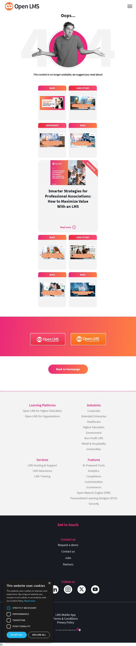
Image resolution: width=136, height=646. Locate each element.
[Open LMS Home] (22, 6)
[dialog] (28, 611)
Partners (68, 564)
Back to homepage (68, 369)
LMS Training (42, 476)
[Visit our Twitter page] (81, 589)
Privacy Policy (65, 622)
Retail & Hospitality (94, 443)
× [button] (49, 583)
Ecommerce (93, 487)
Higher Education (93, 427)
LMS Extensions (42, 471)
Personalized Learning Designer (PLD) (93, 498)
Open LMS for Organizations (42, 416)
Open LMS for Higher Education (42, 411)
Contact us (68, 551)
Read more (29, 600)
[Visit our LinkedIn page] (54, 589)
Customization (94, 482)
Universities (93, 449)
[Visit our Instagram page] (68, 589)
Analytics (93, 471)
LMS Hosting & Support (42, 465)
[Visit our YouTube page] (95, 589)
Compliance (93, 476)
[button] (130, 6)
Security (94, 504)
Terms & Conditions (65, 618)
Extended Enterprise (93, 416)
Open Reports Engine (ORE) (94, 493)
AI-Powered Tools (94, 465)
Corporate (93, 411)
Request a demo (68, 545)
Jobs (68, 558)
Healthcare (94, 422)
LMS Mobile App (66, 615)
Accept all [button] (16, 634)
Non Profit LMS (93, 438)
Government (94, 433)
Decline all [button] (39, 634)
